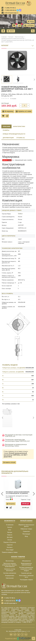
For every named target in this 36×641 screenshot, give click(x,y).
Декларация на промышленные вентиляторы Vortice (16, 445)
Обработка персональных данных (26, 525)
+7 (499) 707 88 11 (10, 8)
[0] (20, 25)
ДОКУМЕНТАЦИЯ (8, 137)
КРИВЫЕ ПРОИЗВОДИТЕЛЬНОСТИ (14, 134)
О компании (9, 524)
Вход (26, 536)
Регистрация (26, 534)
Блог (9, 529)
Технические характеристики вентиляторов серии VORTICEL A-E (17, 440)
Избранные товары (26, 529)
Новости (9, 535)
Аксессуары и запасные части (26, 576)
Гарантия (10, 545)
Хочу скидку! (9, 549)
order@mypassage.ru (11, 13)
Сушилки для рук (26, 573)
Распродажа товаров (26, 579)
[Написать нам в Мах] (20, 10)
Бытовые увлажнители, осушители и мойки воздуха (26, 569)
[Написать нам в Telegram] (17, 10)
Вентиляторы (19, 37)
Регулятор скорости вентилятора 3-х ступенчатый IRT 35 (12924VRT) (17, 492)
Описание (6, 126)
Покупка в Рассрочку (10, 542)
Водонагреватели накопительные (26, 564)
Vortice (20, 213)
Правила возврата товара (9, 552)
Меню (12, 31)
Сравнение (26, 531)
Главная (4, 37)
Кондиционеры (9, 575)
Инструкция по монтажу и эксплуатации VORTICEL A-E (18, 435)
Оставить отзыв (9, 462)
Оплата (9, 539)
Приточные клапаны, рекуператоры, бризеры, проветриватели (9, 565)
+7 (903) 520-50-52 (10, 10)
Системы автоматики (9, 573)
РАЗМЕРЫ (6, 130)
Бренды (9, 532)
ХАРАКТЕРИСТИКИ (19, 126)
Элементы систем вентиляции (9, 569)
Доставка (9, 537)
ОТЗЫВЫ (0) (20, 137)
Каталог (10, 37)
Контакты (9, 547)
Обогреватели (26, 561)
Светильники (10, 578)
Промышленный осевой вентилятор (12, 38)
